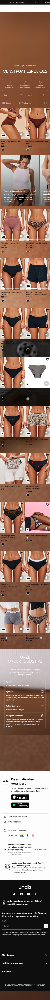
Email (4, 921)
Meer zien (7, 762)
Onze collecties (31, 66)
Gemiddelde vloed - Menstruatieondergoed (9, 342)
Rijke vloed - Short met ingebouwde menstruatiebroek (36, 293)
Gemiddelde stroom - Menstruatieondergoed (9, 391)
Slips (22, 66)
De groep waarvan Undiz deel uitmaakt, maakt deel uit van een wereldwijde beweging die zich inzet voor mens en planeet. (28, 870)
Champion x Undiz (17, 2)
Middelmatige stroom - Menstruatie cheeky (8, 537)
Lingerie (16, 66)
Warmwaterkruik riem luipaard (11, 487)
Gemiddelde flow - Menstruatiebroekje (33, 488)
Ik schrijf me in (40, 849)
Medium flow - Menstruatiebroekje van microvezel (9, 587)
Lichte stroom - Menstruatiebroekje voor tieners (37, 391)
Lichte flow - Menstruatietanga (11, 439)
